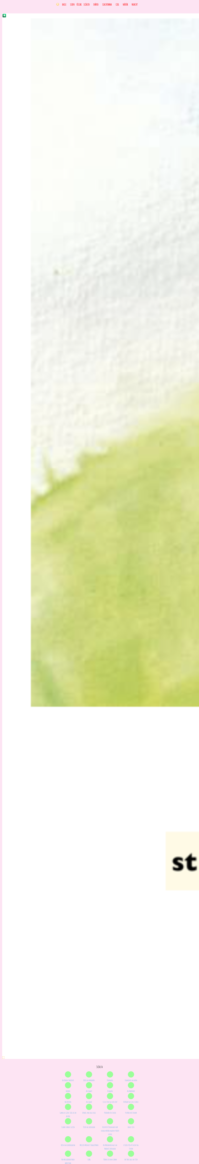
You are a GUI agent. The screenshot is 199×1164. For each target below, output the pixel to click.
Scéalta (87, 4)
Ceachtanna (107, 4)
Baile (64, 4)
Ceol (117, 4)
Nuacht (135, 4)
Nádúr (125, 4)
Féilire (79, 4)
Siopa (72, 4)
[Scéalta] (4, 15)
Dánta (95, 4)
